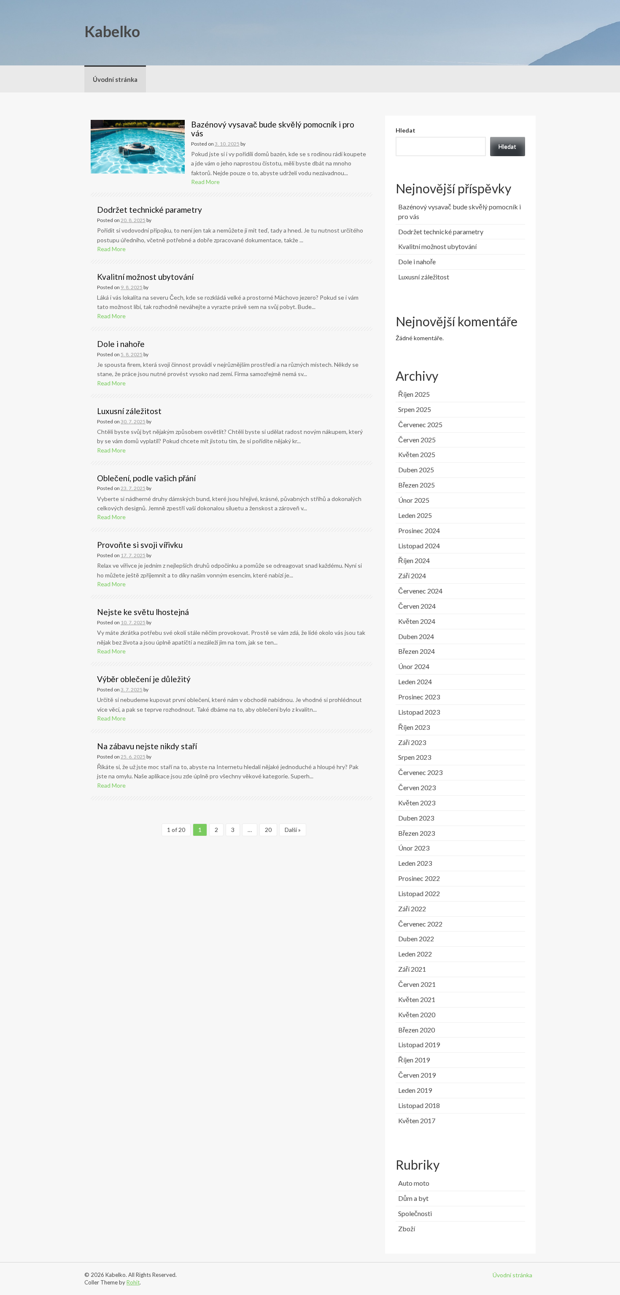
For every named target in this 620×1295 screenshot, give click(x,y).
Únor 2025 (413, 500)
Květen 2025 (416, 454)
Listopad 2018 (419, 1105)
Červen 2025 (417, 440)
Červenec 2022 (420, 924)
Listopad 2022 (419, 893)
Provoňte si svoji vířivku (140, 545)
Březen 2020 (416, 1030)
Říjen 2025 (414, 394)
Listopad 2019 (419, 1044)
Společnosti (415, 1213)
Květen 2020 (416, 1015)
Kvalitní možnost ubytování (145, 277)
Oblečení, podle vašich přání (146, 478)
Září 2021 (412, 969)
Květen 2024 (416, 621)
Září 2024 (412, 576)
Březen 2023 (416, 833)
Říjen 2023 (414, 727)
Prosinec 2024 (419, 530)
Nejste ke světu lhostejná (143, 612)
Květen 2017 (416, 1120)
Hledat (405, 130)
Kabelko (112, 31)
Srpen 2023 (414, 757)
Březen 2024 (416, 651)
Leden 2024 (415, 681)
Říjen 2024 (414, 560)
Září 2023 (412, 742)
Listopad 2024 (419, 546)
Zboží (406, 1229)
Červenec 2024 (420, 591)
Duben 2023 (416, 818)
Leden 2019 (415, 1090)
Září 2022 (412, 909)
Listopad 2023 (419, 712)
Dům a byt (413, 1198)
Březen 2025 (416, 485)
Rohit (133, 1282)
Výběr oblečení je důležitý (144, 679)
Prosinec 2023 (419, 697)
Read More (205, 181)
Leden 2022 (415, 954)
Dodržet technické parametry (149, 209)
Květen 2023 (416, 803)
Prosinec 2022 (419, 878)
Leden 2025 (415, 515)
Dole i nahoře (121, 344)
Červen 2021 (417, 984)
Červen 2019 (417, 1075)
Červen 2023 (417, 787)
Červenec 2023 (420, 772)
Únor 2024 (413, 666)
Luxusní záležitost (129, 411)
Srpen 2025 (414, 409)
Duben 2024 (416, 636)
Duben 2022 (416, 939)
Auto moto (413, 1183)
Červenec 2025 (420, 424)
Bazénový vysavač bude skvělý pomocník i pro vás (272, 128)
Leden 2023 (415, 863)
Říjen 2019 (414, 1060)
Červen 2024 (417, 606)
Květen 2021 (416, 999)
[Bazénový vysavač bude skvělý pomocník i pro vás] (138, 145)
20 (268, 829)
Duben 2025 (416, 470)
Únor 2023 (413, 848)
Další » (293, 829)
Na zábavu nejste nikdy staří (147, 746)
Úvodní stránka (115, 79)
